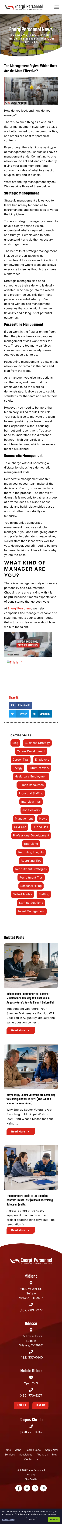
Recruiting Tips (31, 860)
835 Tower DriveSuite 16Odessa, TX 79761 (31, 1340)
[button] (56, 7)
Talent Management (31, 911)
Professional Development (31, 835)
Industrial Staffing (31, 793)
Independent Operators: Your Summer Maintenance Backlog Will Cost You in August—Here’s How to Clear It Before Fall (30, 998)
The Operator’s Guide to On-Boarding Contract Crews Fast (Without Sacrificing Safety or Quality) (30, 1200)
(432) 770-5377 (31, 1395)
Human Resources (31, 785)
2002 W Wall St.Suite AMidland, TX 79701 (31, 1293)
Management (24, 818)
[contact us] (31, 672)
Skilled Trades (22, 894)
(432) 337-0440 (31, 1357)
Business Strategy (37, 742)
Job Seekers (31, 810)
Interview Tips (31, 801)
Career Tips (21, 759)
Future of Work (39, 768)
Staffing (43, 894)
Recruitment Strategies (31, 869)
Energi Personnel (19, 608)
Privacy (31, 1474)
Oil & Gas (20, 827)
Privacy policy (8, 1519)
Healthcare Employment (31, 776)
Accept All (54, 1519)
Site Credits (31, 1479)
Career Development (31, 751)
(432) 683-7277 (31, 1310)
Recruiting (31, 843)
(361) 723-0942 (31, 1432)
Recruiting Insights (31, 852)
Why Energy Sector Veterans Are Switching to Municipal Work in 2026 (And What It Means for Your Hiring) (31, 1099)
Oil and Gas (40, 827)
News (43, 818)
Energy (17, 768)
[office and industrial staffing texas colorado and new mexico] (31, 645)
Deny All (31, 1519)
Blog (15, 742)
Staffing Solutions (31, 902)
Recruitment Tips (31, 877)
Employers (42, 759)
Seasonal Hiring (31, 885)
